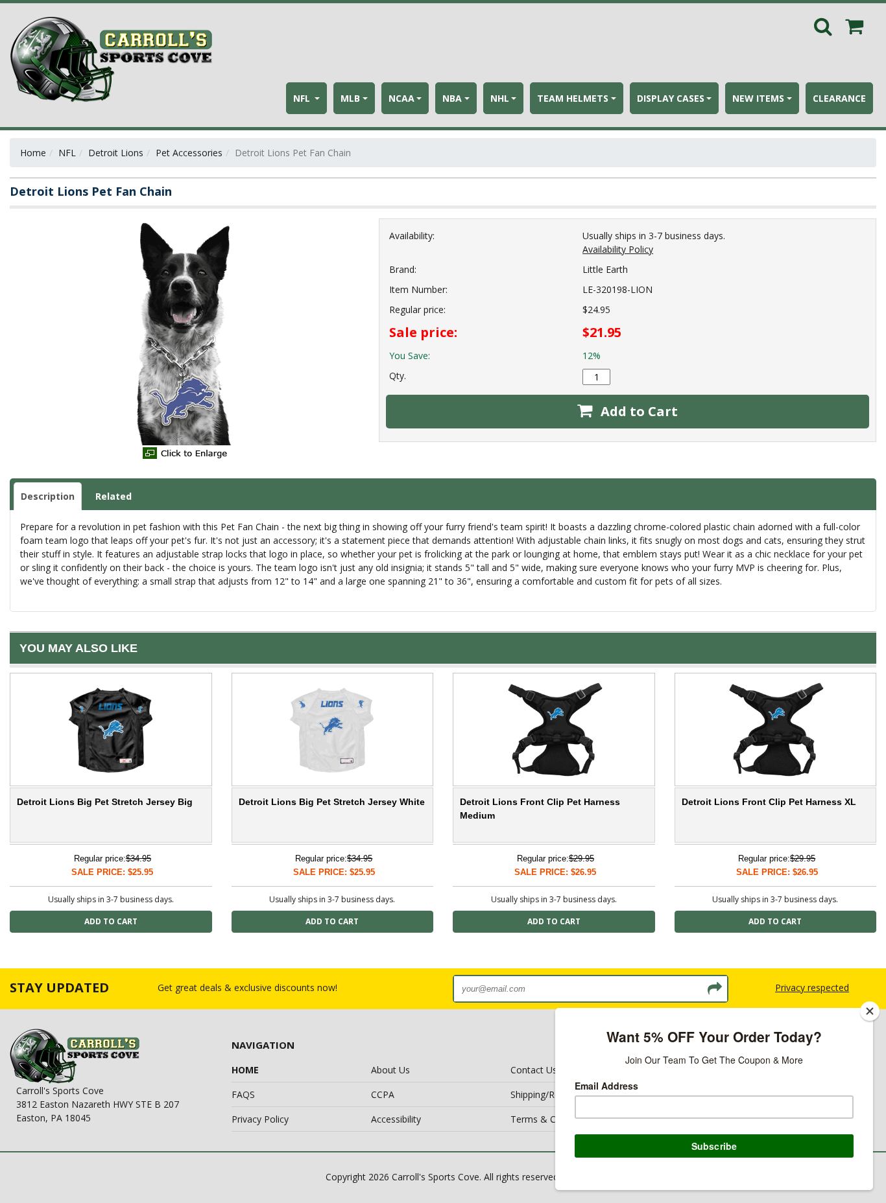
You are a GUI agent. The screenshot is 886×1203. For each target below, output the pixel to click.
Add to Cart (637, 411)
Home (33, 152)
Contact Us (533, 1070)
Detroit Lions (115, 152)
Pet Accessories (189, 152)
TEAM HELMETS (572, 98)
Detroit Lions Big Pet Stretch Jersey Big (105, 802)
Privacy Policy (260, 1119)
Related (113, 496)
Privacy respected (812, 987)
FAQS (243, 1094)
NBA (452, 98)
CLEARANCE (839, 98)
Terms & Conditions (552, 1119)
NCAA (401, 98)
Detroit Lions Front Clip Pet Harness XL (769, 802)
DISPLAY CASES (670, 98)
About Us (390, 1070)
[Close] (870, 1011)
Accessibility (396, 1119)
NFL (303, 98)
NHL (499, 98)
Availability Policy (617, 249)
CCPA (382, 1094)
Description (48, 496)
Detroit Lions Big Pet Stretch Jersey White (332, 802)
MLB (350, 98)
